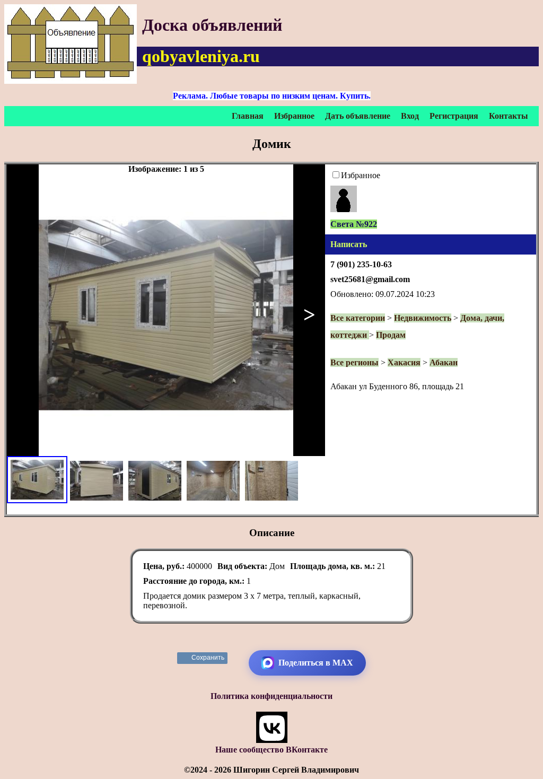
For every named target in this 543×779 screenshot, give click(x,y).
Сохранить (208, 657)
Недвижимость (422, 317)
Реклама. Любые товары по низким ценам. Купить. (272, 95)
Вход (410, 115)
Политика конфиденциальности (271, 696)
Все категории (357, 317)
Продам (391, 334)
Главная (248, 115)
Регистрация (454, 115)
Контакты (508, 115)
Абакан (444, 362)
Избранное (294, 115)
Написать (348, 244)
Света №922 (353, 224)
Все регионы (354, 362)
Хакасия (404, 362)
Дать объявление (357, 115)
